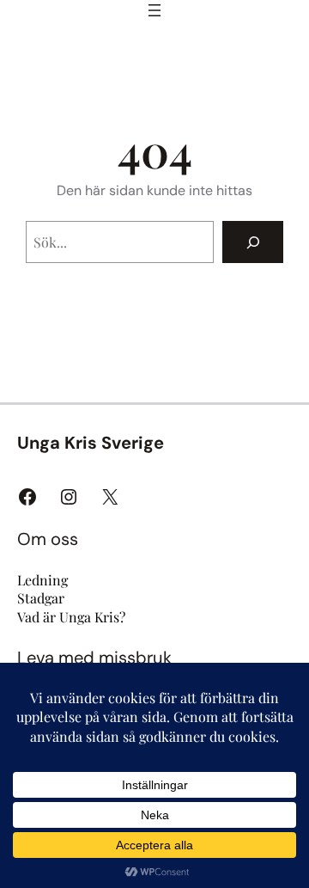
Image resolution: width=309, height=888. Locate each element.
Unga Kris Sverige (90, 443)
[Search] (252, 242)
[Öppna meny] (154, 10)
